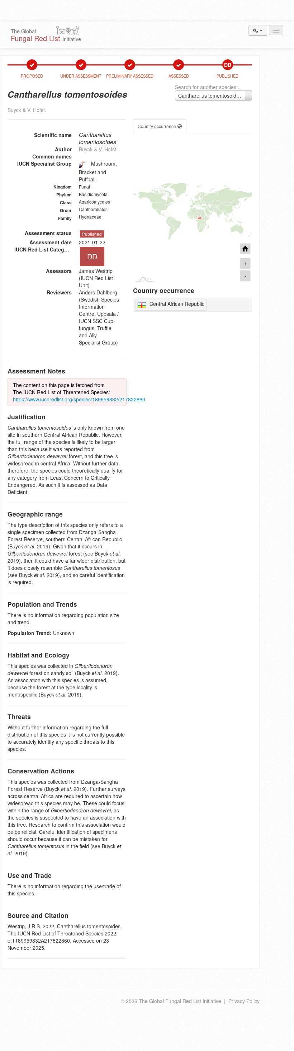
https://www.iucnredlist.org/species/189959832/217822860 (79, 399)
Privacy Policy (244, 1000)
